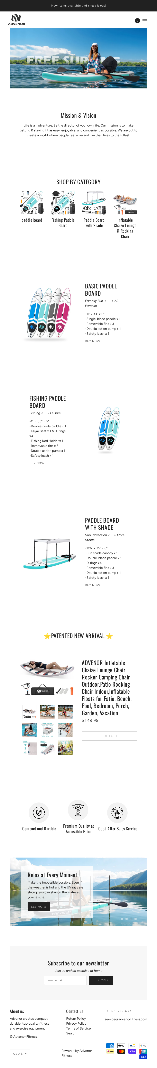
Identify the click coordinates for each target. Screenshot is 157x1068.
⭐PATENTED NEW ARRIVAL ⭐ (78, 635)
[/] (15, 20)
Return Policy (76, 1019)
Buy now (92, 341)
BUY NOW (92, 585)
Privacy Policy (76, 1023)
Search (71, 1033)
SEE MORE (39, 907)
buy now (37, 463)
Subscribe (101, 980)
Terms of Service (78, 1028)
